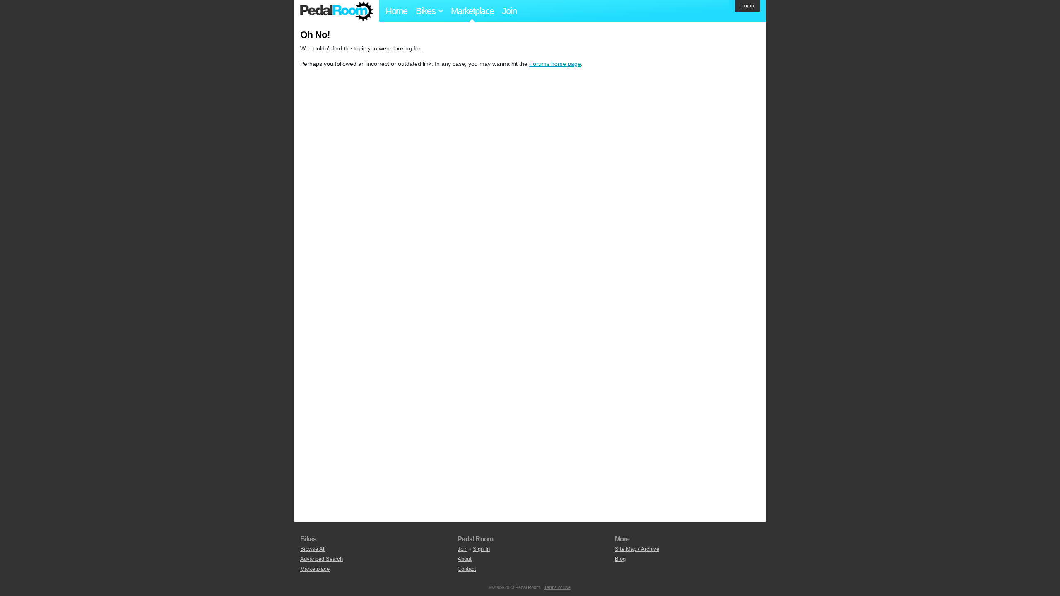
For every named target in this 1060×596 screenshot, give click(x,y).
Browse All (312, 549)
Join (509, 11)
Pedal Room (336, 11)
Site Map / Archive (637, 549)
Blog (620, 559)
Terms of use (557, 587)
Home (396, 11)
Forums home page (555, 63)
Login (747, 6)
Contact (467, 569)
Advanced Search (321, 559)
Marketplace (472, 11)
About (465, 559)
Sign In (481, 549)
